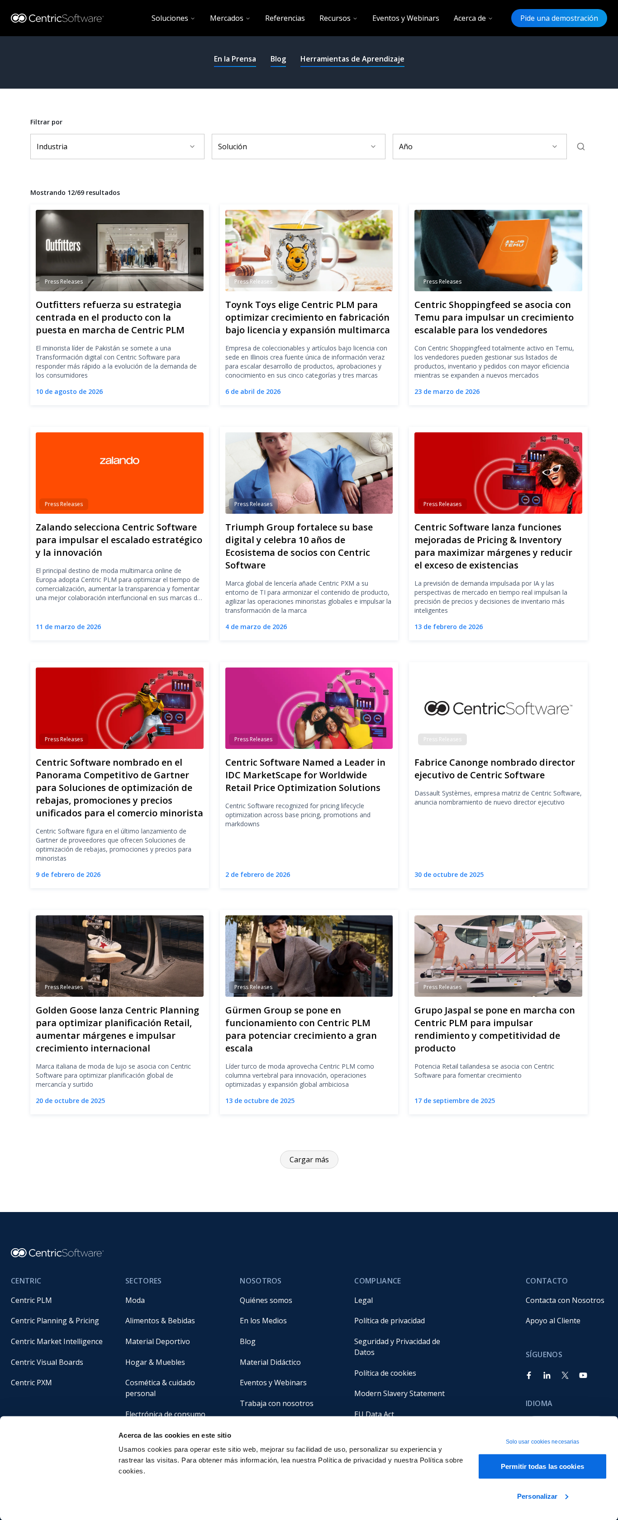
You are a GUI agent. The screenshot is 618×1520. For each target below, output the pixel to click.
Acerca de (470, 18)
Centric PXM (31, 1382)
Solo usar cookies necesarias (543, 1442)
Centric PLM (31, 1300)
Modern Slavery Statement (399, 1393)
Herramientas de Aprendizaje (352, 59)
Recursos (335, 18)
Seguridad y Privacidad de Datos (398, 1346)
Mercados (226, 18)
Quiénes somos (266, 1300)
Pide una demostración (559, 18)
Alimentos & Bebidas (160, 1321)
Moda (135, 1300)
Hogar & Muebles (155, 1362)
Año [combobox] (406, 147)
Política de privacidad (389, 1321)
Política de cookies (385, 1373)
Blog (278, 59)
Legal (363, 1300)
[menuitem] (61, 1300)
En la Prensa (235, 59)
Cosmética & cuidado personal (161, 1388)
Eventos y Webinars (405, 18)
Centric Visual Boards (47, 1362)
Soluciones (170, 18)
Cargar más (309, 1160)
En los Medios (263, 1321)
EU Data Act (374, 1414)
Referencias (285, 18)
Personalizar (537, 1496)
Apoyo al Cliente (553, 1321)
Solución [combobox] (232, 147)
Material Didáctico (270, 1362)
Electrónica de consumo (165, 1414)
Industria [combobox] (52, 147)
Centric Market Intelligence (57, 1341)
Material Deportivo (157, 1341)
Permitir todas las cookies (542, 1466)
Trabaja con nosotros (277, 1403)
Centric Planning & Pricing (55, 1321)
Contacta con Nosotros (565, 1300)
